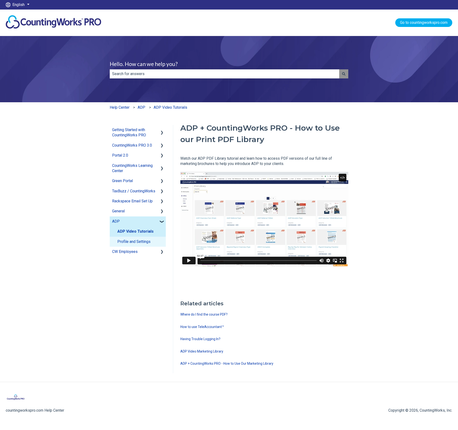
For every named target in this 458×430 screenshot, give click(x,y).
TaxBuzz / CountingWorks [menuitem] (133, 191)
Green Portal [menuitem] (122, 181)
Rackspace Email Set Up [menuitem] (132, 201)
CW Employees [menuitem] (125, 251)
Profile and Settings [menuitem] (134, 241)
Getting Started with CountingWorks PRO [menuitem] (129, 132)
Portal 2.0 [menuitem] (120, 155)
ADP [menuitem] (116, 221)
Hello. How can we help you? (144, 64)
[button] (162, 130)
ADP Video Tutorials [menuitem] (135, 231)
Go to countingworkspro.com (424, 22)
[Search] (343, 73)
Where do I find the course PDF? (204, 314)
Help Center (120, 107)
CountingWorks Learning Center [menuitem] (132, 168)
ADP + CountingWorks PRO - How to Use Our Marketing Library (226, 363)
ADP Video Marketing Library (201, 351)
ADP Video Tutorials (170, 107)
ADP (141, 107)
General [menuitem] (118, 211)
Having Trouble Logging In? (200, 339)
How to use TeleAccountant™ (202, 327)
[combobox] (224, 73)
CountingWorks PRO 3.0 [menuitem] (132, 145)
